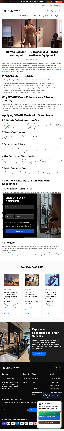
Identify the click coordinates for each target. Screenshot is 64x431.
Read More (7, 314)
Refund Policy (54, 382)
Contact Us (26, 379)
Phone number (9, 212)
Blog (9, 16)
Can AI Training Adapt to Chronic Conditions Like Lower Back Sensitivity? (51, 296)
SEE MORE (19, 231)
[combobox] (10, 216)
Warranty (26, 382)
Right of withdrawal (56, 392)
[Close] (59, 195)
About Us (35, 379)
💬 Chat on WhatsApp (52, 412)
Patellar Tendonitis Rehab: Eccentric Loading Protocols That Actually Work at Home (10, 296)
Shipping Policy (55, 379)
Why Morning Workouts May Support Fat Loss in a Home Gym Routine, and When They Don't (31, 297)
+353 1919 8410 (47, 6)
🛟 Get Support (49, 422)
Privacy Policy (54, 385)
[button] (48, 11)
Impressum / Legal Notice (10, 382)
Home (4, 16)
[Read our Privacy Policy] (33, 225)
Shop (58, 2)
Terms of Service (55, 389)
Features (35, 389)
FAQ (33, 382)
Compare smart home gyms (39, 393)
